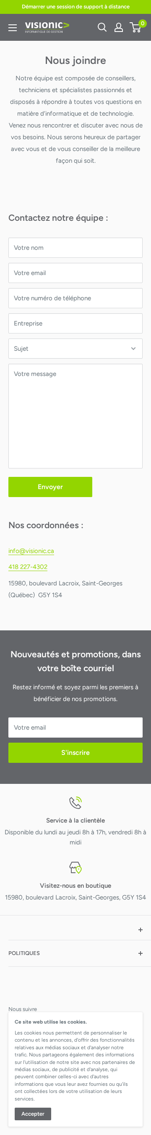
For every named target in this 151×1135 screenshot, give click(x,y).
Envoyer (50, 487)
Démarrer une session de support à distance (76, 6)
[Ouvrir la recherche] (102, 27)
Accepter (32, 1114)
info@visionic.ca (31, 551)
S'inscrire (75, 753)
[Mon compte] (119, 27)
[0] (135, 27)
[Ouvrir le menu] (12, 27)
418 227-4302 (27, 567)
